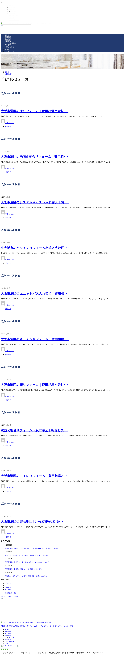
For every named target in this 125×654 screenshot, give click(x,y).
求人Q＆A (12, 43)
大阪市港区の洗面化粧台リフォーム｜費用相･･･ (34, 156)
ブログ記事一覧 (10, 593)
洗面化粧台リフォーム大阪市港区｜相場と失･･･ (34, 430)
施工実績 (12, 9)
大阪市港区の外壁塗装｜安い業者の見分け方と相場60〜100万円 (27, 562)
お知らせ (8, 126)
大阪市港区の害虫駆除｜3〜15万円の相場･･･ (32, 521)
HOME (11, 6)
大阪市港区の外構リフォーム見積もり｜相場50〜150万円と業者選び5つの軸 (31, 548)
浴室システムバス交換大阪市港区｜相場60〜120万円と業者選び (27, 555)
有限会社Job (9, 123)
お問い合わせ (14, 16)
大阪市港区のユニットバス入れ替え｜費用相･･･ (35, 293)
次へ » (17, 596)
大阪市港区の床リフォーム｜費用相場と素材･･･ (34, 111)
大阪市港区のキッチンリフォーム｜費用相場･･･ (35, 339)
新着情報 (8, 587)
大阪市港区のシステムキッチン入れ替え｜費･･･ (35, 202)
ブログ (11, 18)
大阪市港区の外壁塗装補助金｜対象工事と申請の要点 (23, 569)
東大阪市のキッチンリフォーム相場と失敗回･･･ (35, 248)
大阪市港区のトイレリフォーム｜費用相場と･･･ (35, 476)
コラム (7, 585)
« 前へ (3, 596)
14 (14, 596)
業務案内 (12, 7)
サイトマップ (14, 20)
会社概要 (12, 13)
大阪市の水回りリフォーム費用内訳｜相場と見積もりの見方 (26, 576)
